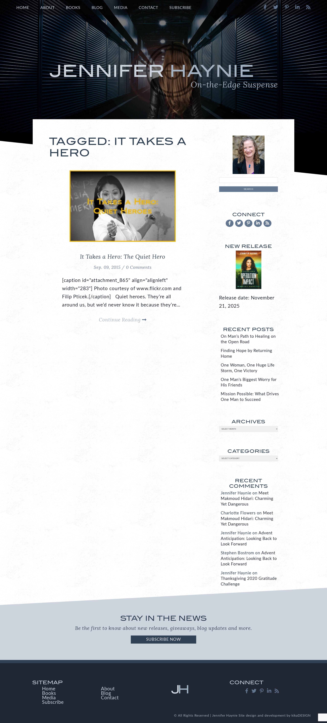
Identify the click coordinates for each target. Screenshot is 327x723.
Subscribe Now (163, 639)
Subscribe (180, 8)
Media (120, 8)
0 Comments (138, 267)
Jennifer (163, 75)
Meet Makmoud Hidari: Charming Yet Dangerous (247, 498)
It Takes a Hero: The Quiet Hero (122, 256)
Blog (97, 8)
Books (73, 8)
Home (22, 8)
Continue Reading (120, 319)
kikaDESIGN (301, 715)
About (47, 8)
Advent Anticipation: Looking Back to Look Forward (249, 538)
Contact (148, 8)
